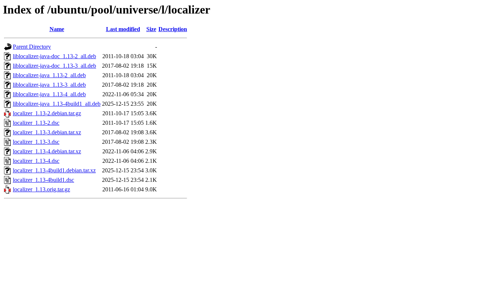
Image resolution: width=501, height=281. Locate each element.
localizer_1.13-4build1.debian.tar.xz (54, 170)
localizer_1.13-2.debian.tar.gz (47, 113)
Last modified (123, 29)
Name (57, 29)
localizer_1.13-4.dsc (36, 161)
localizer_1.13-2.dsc (36, 123)
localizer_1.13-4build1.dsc (43, 180)
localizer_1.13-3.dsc (36, 142)
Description (172, 29)
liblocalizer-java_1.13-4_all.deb (49, 94)
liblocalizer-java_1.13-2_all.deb (49, 75)
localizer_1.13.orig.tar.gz (41, 189)
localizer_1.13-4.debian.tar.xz (47, 151)
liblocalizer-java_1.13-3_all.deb (49, 85)
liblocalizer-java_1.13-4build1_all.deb (56, 104)
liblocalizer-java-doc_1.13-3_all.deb (54, 66)
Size (151, 29)
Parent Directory (32, 47)
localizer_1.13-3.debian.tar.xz (47, 132)
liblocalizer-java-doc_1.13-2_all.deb (54, 56)
